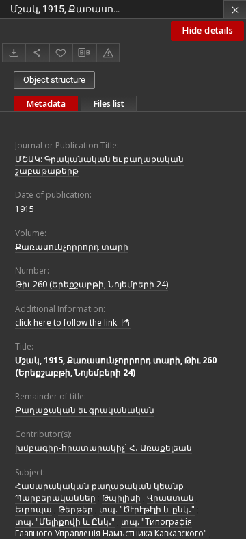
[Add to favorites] (60, 52)
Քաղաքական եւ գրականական (84, 410)
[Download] (13, 52)
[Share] (37, 52)
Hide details (207, 30)
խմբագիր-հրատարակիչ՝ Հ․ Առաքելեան (103, 447)
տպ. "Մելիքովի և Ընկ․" (65, 521)
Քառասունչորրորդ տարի (71, 246)
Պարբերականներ (55, 497)
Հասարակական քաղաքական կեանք (99, 486)
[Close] (234, 9)
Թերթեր (75, 509)
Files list (108, 103)
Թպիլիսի (121, 497)
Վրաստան (170, 497)
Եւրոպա (33, 509)
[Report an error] (108, 52)
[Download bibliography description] (84, 52)
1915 (24, 209)
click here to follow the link (67, 322)
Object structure (54, 80)
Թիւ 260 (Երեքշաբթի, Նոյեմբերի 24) (91, 284)
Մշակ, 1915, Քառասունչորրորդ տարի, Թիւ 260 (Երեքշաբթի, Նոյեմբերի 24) (116, 366)
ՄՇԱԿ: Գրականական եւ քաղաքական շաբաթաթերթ (99, 164)
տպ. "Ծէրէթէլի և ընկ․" (147, 509)
